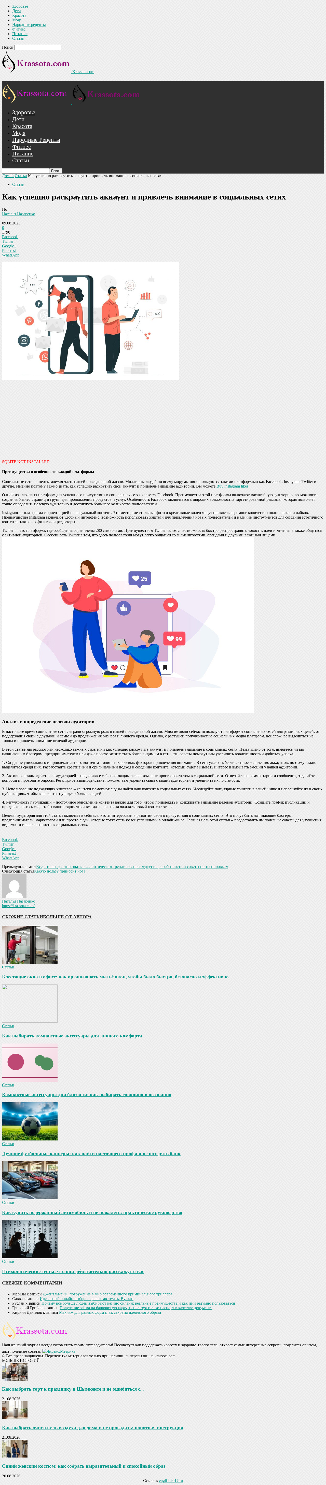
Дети (16, 11)
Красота (19, 15)
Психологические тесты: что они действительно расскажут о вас (73, 1271)
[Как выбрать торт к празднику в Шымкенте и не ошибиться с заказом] (15, 1379)
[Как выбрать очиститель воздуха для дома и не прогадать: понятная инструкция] (15, 1418)
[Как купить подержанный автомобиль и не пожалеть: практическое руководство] (30, 1198)
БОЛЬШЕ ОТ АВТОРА (67, 916)
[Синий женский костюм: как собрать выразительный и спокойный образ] (15, 1456)
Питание (20, 34)
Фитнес (18, 29)
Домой (8, 176)
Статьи (18, 38)
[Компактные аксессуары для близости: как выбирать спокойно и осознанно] (30, 1080)
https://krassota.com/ (18, 906)
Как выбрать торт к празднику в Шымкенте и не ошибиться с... (73, 1389)
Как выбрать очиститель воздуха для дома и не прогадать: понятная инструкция (92, 1427)
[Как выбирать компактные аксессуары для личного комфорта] (30, 1021)
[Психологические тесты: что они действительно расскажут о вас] (30, 1257)
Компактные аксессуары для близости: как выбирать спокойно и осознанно (86, 1094)
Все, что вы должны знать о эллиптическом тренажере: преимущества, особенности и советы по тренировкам (132, 866)
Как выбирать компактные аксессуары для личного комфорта (72, 1035)
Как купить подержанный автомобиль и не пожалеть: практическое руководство (92, 1212)
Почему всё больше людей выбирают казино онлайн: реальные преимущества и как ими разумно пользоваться (138, 1303)
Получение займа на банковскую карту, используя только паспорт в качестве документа (136, 1308)
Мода (17, 20)
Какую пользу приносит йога (59, 871)
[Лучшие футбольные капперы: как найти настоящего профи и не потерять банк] (30, 1139)
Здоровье (20, 6)
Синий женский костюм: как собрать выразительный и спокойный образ (84, 1466)
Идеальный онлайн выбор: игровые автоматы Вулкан (86, 1298)
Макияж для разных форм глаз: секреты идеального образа (110, 1312)
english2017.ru (171, 1480)
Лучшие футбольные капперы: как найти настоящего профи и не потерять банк (91, 1153)
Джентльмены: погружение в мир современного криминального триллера (107, 1294)
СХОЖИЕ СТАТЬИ (22, 916)
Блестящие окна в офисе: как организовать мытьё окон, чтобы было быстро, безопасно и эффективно (115, 976)
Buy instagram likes (232, 486)
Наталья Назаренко (18, 214)
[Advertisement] (163, 418)
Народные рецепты (29, 24)
